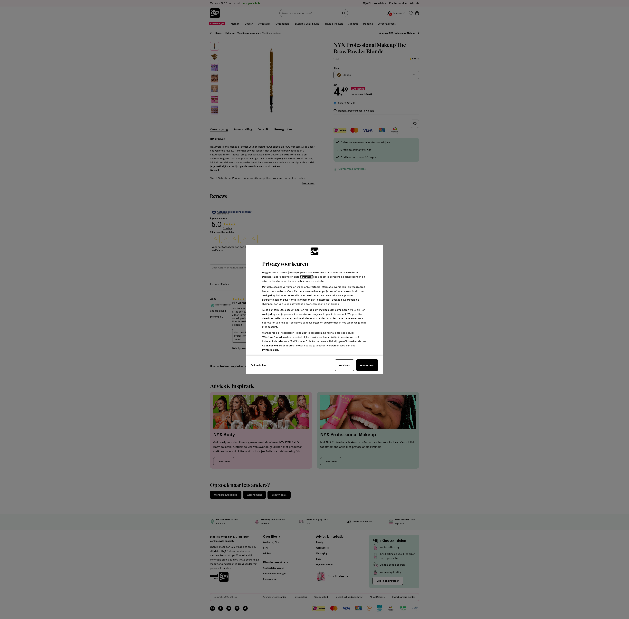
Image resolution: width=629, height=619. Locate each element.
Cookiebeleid (270, 345)
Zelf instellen (258, 365)
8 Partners (306, 277)
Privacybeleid (270, 350)
